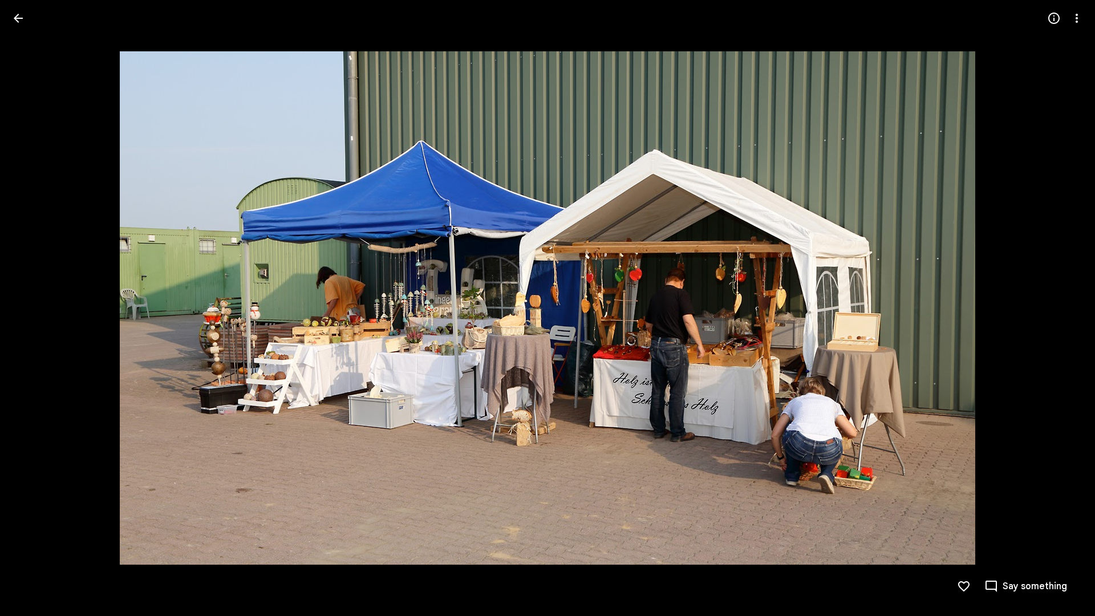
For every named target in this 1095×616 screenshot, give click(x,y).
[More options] (1076, 18)
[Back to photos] (18, 18)
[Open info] (1054, 18)
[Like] (964, 586)
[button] (32, 308)
